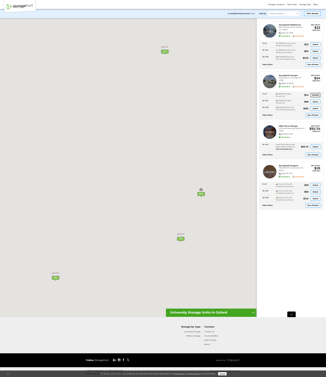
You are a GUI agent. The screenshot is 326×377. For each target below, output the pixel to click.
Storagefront (97, 360)
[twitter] (128, 360)
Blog (315, 4)
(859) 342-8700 (287, 83)
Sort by (262, 13)
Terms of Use (194, 374)
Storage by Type (190, 327)
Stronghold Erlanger (288, 75)
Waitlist (315, 95)
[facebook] (123, 360)
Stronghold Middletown (290, 25)
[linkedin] (114, 360)
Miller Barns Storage (288, 126)
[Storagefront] (20, 8)
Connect (209, 327)
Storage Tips (305, 4)
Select (315, 44)
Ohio (253, 13)
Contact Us (209, 331)
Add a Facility (210, 340)
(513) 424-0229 (287, 33)
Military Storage (193, 336)
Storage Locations (276, 4)
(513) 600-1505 (287, 134)
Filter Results (312, 13)
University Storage (192, 331)
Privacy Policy (179, 374)
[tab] (211, 313)
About (207, 344)
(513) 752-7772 (287, 173)
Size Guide (292, 4)
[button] (165, 50)
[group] (285, 36)
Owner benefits (211, 336)
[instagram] (119, 360)
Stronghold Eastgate (288, 166)
